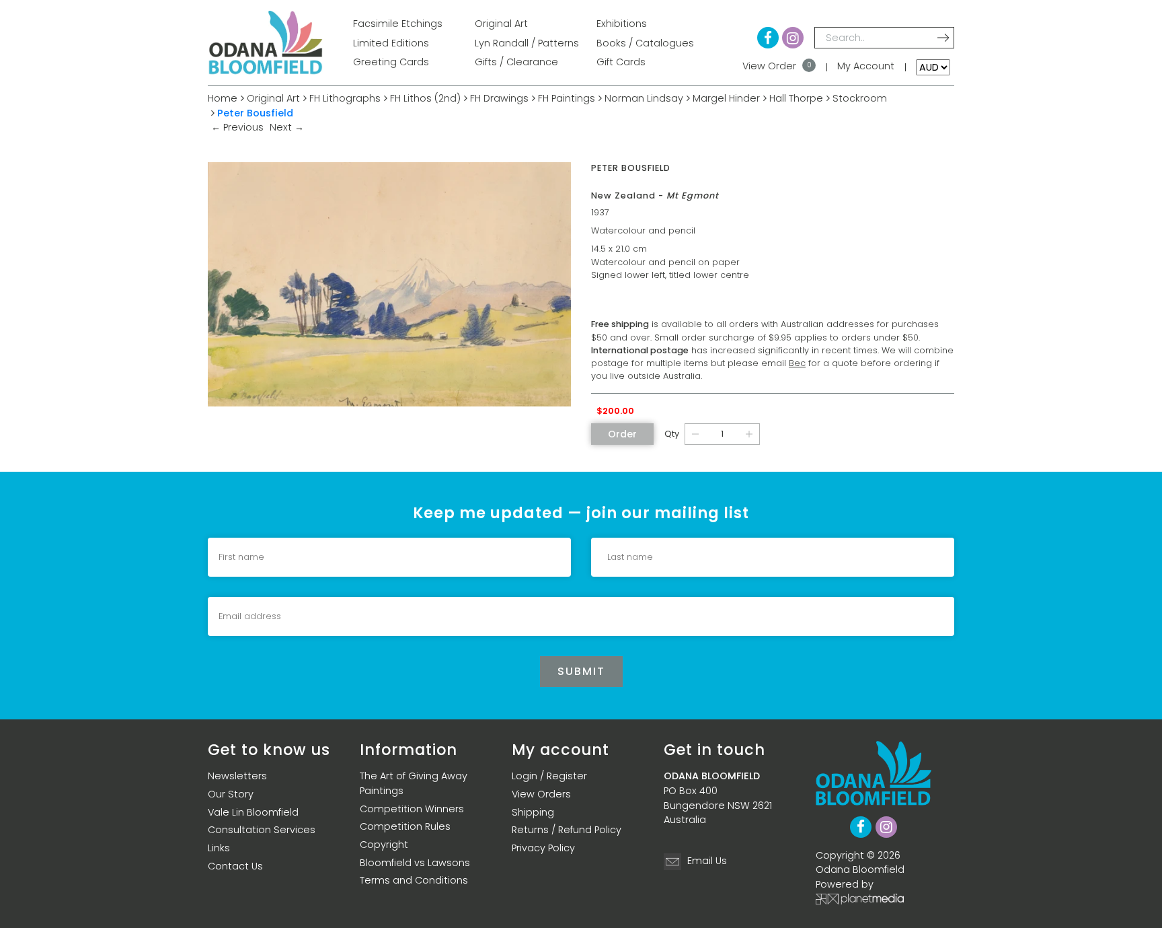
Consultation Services (261, 829)
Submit (581, 671)
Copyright (384, 844)
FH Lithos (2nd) (425, 98)
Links (219, 848)
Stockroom (859, 98)
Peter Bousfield (255, 113)
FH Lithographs (345, 98)
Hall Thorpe (796, 98)
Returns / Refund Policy (566, 829)
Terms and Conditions (414, 880)
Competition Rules (405, 826)
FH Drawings (499, 98)
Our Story (231, 794)
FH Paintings (566, 98)
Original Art (273, 98)
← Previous (238, 127)
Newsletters (237, 776)
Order (622, 434)
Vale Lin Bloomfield (253, 812)
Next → (287, 127)
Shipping (533, 812)
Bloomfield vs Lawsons (415, 862)
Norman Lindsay (644, 98)
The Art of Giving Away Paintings (413, 783)
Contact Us (235, 866)
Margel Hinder (726, 98)
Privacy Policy (543, 848)
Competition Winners (412, 809)
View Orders (541, 794)
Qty (671, 433)
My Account (865, 66)
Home (222, 98)
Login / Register (549, 776)
